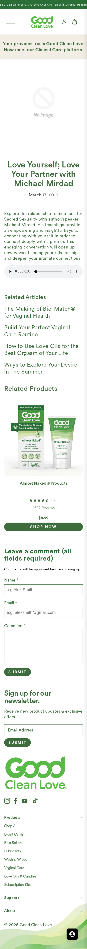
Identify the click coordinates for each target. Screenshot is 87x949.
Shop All (10, 826)
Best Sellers (13, 842)
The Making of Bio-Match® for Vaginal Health (39, 312)
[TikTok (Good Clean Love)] (35, 800)
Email (10, 602)
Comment (15, 625)
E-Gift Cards (13, 834)
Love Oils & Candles (20, 876)
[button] (11, 22)
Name (11, 580)
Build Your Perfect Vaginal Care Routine (37, 331)
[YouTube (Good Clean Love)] (25, 800)
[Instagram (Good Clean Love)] (7, 800)
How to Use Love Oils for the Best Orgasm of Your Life (41, 349)
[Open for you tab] (72, 934)
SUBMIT (17, 742)
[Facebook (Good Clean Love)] (15, 800)
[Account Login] (64, 22)
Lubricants (12, 851)
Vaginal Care (14, 868)
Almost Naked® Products (43, 483)
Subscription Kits (17, 884)
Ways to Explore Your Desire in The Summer (40, 368)
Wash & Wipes (15, 859)
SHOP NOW (43, 527)
